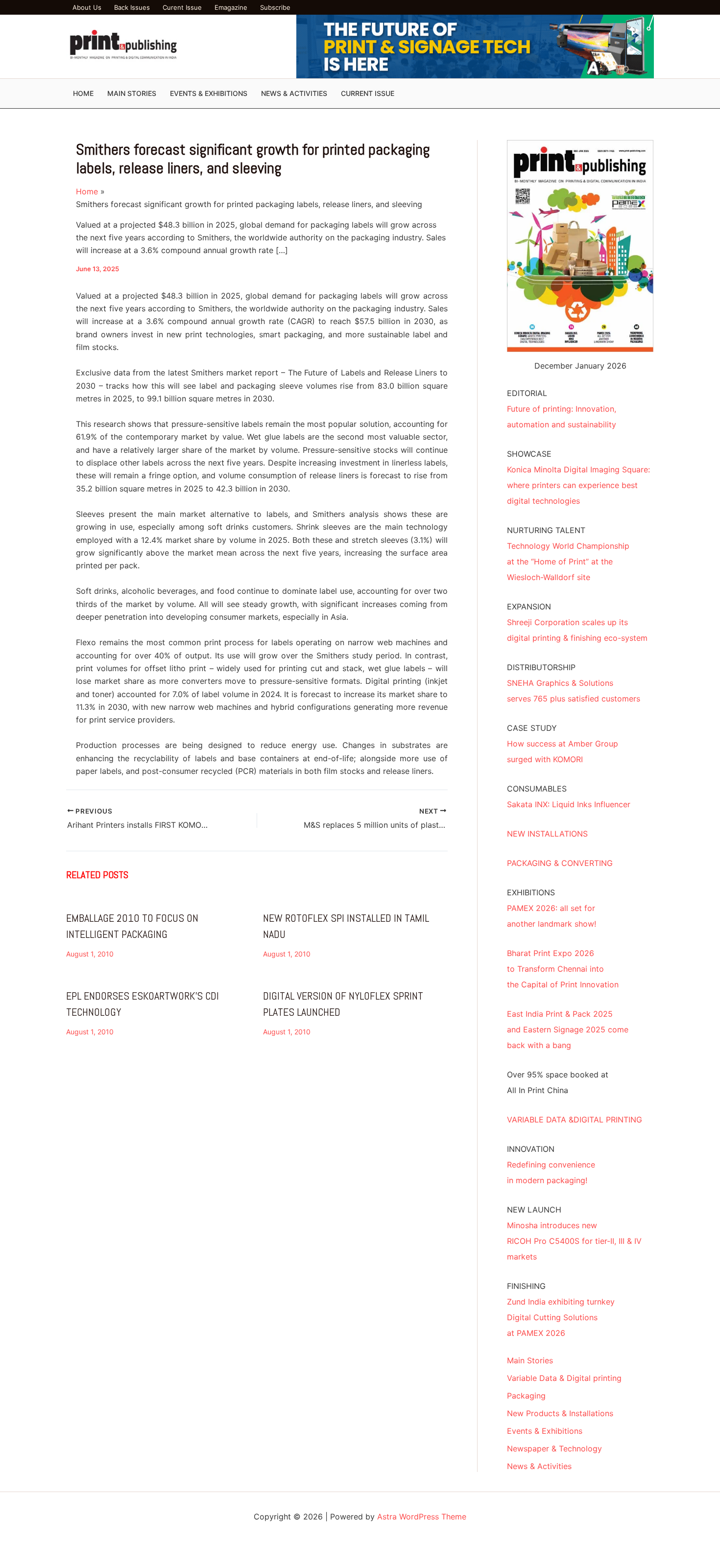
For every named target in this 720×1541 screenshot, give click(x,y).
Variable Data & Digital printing (564, 1378)
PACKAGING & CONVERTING (560, 863)
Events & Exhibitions (544, 1431)
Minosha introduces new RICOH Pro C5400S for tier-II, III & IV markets (574, 1240)
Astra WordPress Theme (421, 1516)
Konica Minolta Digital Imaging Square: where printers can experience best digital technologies (578, 485)
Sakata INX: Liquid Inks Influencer (568, 804)
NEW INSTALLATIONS (547, 834)
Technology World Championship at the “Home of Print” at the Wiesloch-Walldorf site (568, 561)
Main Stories (530, 1360)
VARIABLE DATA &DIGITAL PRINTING (574, 1119)
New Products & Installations (560, 1413)
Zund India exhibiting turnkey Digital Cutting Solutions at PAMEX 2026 (561, 1317)
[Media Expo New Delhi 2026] (475, 45)
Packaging (526, 1396)
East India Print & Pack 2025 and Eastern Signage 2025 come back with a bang (567, 1029)
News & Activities (539, 1466)
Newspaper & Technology (554, 1448)
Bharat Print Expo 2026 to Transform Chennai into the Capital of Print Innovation (563, 968)
